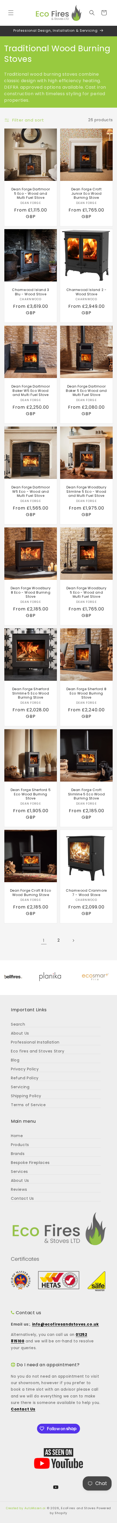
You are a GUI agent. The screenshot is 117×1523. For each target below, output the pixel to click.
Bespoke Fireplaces (30, 1162)
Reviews (19, 1189)
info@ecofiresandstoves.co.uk (65, 1324)
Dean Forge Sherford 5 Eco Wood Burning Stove (31, 794)
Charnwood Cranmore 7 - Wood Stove (86, 892)
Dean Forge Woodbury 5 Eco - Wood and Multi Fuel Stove (86, 592)
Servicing (20, 1087)
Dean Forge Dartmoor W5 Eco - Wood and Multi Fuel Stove (30, 491)
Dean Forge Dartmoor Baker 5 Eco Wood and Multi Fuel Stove (86, 390)
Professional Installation (35, 1042)
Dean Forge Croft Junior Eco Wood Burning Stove (86, 193)
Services (19, 1171)
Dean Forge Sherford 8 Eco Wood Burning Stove (86, 693)
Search (18, 1024)
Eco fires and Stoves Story (37, 1051)
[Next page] (73, 940)
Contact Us (22, 1198)
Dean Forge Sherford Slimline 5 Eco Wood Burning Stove (30, 693)
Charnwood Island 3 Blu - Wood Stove (30, 292)
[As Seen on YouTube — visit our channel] (58, 1458)
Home (17, 1135)
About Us (20, 1033)
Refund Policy (25, 1078)
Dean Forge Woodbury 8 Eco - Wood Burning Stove (31, 592)
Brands (18, 1153)
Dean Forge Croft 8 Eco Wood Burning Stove (30, 892)
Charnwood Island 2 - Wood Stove (86, 292)
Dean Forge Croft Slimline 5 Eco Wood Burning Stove (86, 794)
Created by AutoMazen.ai (26, 1508)
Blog (15, 1060)
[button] (11, 13)
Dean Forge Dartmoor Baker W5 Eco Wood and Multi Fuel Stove (30, 390)
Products (20, 1144)
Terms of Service (28, 1105)
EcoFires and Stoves (78, 1508)
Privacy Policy (25, 1069)
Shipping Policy (26, 1096)
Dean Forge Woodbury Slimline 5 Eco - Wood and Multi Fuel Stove (86, 491)
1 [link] (44, 940)
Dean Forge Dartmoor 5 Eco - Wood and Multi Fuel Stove (30, 193)
